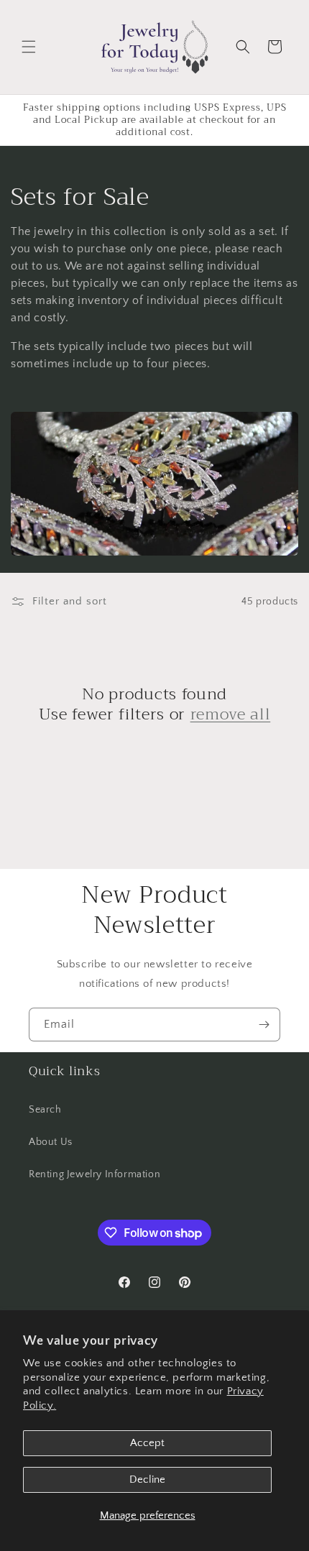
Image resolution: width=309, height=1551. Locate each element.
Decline (147, 1479)
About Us (51, 1142)
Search (45, 1109)
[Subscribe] (264, 1024)
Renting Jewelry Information (94, 1174)
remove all (230, 714)
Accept (147, 1443)
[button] (29, 47)
